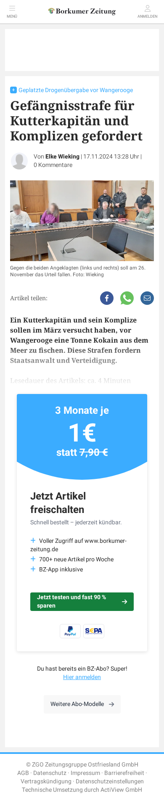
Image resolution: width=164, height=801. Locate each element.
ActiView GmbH (121, 789)
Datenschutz (49, 773)
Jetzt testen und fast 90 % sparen (71, 601)
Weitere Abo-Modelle (77, 704)
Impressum (85, 773)
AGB (23, 773)
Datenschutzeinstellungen (110, 781)
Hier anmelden (82, 677)
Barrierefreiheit (124, 773)
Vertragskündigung (46, 781)
